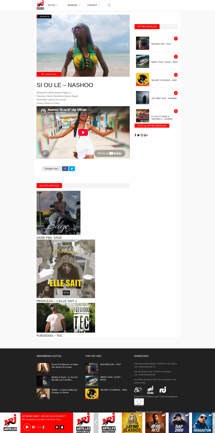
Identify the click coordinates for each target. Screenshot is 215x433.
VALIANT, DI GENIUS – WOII (113, 390)
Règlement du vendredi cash (149, 412)
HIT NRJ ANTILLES (147, 26)
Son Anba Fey (45, 16)
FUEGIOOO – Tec (50, 335)
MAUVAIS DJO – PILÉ (110, 364)
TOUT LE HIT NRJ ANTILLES (151, 125)
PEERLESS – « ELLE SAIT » (57, 301)
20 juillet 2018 (50, 74)
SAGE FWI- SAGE (49, 237)
